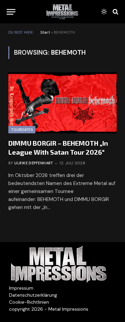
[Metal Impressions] (62, 11)
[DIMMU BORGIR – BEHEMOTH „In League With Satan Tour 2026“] (62, 102)
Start (45, 32)
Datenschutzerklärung (33, 295)
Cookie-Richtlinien (29, 302)
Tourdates (22, 129)
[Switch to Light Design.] (104, 12)
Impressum (21, 288)
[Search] (114, 11)
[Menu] (11, 11)
